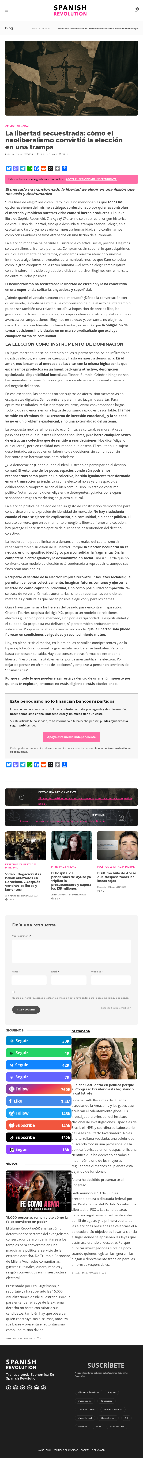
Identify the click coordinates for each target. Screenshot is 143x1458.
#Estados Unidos (86, 1409)
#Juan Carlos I (85, 1418)
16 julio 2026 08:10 (90, 1273)
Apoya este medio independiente (71, 737)
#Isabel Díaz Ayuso (113, 1409)
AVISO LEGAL (44, 1450)
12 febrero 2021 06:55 (117, 887)
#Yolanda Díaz (117, 1426)
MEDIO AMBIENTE (65, 792)
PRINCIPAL (47, 28)
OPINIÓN (10, 126)
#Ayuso (111, 1392)
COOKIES (85, 1450)
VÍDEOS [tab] (11, 1164)
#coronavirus (85, 1400)
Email (55, 971)
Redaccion (10, 154)
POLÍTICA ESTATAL (109, 866)
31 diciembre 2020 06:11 (76, 894)
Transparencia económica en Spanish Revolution (30, 1376)
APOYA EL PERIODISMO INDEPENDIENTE (91, 179)
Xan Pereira (10, 896)
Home (34, 28)
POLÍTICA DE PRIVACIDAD (66, 1450)
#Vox (98, 1426)
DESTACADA (46, 792)
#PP (126, 1418)
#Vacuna (82, 1426)
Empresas (98, 814)
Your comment (21, 936)
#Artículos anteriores (88, 1392)
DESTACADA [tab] (81, 1031)
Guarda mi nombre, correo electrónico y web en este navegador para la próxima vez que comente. (70, 998)
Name (16, 971)
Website (97, 971)
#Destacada (106, 1400)
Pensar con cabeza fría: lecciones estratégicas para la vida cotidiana (62, 821)
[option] (26, 865)
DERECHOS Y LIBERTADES (20, 864)
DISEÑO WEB (98, 1450)
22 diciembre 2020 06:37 (27, 896)
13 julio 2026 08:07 (25, 1338)
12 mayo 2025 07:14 (24, 154)
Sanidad (70, 866)
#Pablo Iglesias (108, 1418)
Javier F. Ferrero (58, 894)
